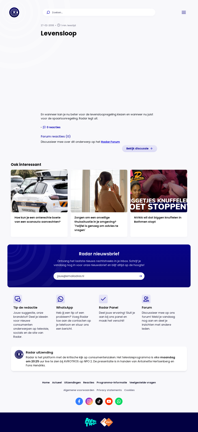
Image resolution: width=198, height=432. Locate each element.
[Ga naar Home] (14, 12)
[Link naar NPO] (106, 422)
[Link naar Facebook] (79, 401)
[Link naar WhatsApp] (119, 401)
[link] (139, 148)
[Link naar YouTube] (109, 401)
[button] (184, 12)
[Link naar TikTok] (99, 401)
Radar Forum (110, 142)
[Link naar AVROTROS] (91, 422)
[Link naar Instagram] (89, 401)
